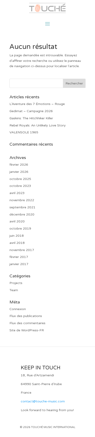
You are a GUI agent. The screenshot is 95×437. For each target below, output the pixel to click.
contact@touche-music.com (43, 401)
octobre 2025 (20, 179)
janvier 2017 (18, 264)
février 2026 (18, 165)
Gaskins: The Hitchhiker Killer (31, 118)
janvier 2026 (18, 172)
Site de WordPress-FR (26, 330)
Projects (15, 283)
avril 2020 (17, 221)
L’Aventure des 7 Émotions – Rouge (37, 104)
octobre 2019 (20, 228)
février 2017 (18, 257)
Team (13, 290)
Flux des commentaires (27, 323)
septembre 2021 (22, 207)
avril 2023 (17, 193)
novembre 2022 (21, 200)
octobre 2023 (20, 186)
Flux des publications (25, 316)
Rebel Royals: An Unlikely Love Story (37, 125)
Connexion (17, 309)
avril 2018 (17, 243)
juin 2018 (16, 236)
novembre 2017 (21, 250)
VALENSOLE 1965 (23, 132)
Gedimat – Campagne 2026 (31, 111)
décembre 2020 (21, 214)
